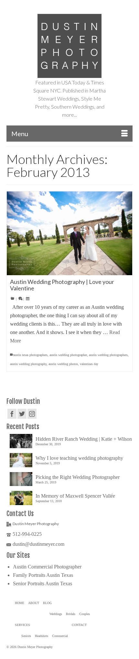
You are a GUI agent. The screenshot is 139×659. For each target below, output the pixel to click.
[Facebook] (11, 414)
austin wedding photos (63, 364)
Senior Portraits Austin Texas (42, 583)
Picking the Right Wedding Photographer (78, 477)
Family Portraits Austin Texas (43, 575)
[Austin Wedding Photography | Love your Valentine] (69, 233)
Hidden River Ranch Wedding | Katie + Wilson (84, 439)
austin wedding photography (28, 364)
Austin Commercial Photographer (47, 566)
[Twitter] (22, 414)
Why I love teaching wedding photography (79, 458)
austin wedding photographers (108, 355)
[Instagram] (32, 414)
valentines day (89, 364)
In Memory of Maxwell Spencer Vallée (75, 496)
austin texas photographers (30, 355)
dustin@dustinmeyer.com (38, 544)
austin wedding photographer (68, 355)
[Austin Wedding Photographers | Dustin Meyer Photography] (69, 46)
